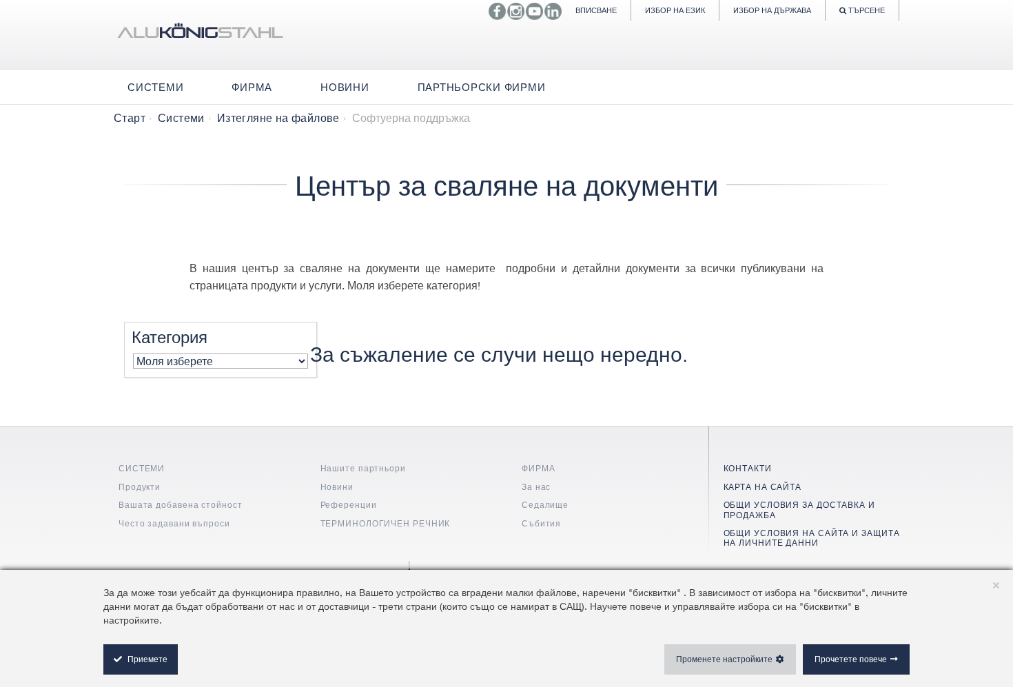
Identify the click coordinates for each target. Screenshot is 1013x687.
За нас (536, 487)
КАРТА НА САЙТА (763, 487)
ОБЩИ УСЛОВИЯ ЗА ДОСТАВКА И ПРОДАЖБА (799, 510)
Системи (181, 118)
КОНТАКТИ (748, 468)
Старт (129, 118)
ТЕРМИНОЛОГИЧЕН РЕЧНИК (385, 523)
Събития (541, 523)
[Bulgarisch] (200, 34)
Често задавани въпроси (174, 523)
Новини (337, 487)
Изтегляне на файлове (278, 118)
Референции (348, 505)
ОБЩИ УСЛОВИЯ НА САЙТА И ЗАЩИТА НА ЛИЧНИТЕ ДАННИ (812, 538)
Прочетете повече (851, 659)
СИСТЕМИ (142, 468)
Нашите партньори (363, 468)
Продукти (140, 487)
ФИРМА (538, 468)
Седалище (545, 505)
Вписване (596, 10)
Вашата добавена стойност (181, 505)
